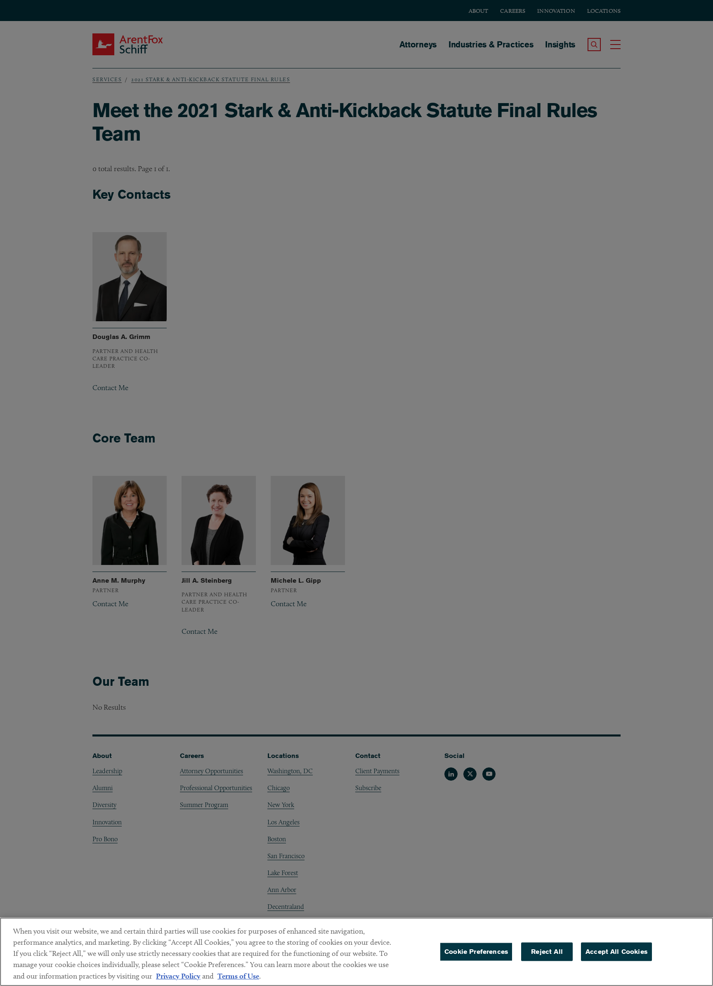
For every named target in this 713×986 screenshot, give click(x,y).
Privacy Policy (178, 976)
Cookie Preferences (476, 951)
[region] (356, 952)
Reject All (547, 951)
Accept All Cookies (616, 951)
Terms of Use (238, 976)
